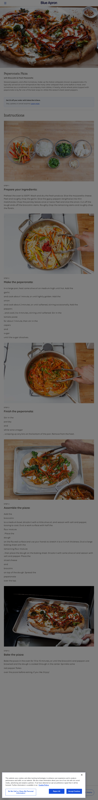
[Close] (81, 775)
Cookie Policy (44, 785)
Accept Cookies (74, 791)
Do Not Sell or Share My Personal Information (20, 792)
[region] (44, 785)
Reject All (56, 791)
